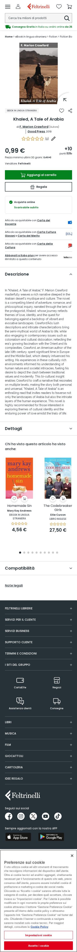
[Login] (18, 6)
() (47, 138)
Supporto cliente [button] (18, 642)
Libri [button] (8, 722)
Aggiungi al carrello (41, 175)
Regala (41, 187)
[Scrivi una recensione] (53, 138)
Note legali (14, 585)
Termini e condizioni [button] (21, 653)
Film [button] (8, 745)
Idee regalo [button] (14, 778)
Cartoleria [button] (14, 767)
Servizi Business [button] (17, 631)
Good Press (36, 131)
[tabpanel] (38, 73)
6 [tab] (40, 553)
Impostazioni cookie (38, 935)
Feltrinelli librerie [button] (18, 608)
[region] (38, 901)
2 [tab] (24, 553)
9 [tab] (53, 553)
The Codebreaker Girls (58, 508)
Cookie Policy (39, 927)
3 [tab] (28, 553)
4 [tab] (32, 553)
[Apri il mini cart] (69, 6)
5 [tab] (36, 553)
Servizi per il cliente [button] (20, 620)
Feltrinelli (24, 163)
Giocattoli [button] (14, 756)
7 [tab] (44, 553)
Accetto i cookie (38, 945)
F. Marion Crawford (34, 127)
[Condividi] (70, 110)
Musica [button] (10, 733)
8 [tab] (49, 553)
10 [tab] (57, 553)
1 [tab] (38, 101)
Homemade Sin (19, 506)
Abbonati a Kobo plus (19, 255)
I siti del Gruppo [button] (17, 665)
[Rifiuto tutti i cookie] (72, 855)
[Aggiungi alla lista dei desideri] (61, 111)
